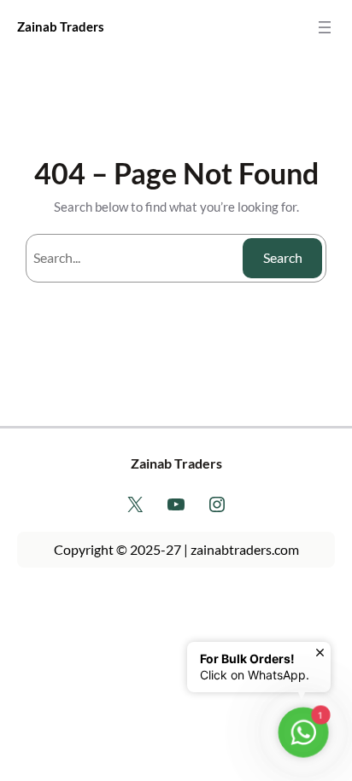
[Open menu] (324, 27)
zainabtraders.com (245, 549)
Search (282, 257)
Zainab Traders (60, 27)
